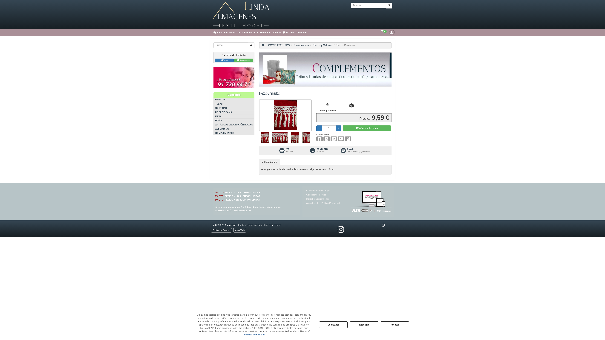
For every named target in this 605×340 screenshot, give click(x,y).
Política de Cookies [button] (254, 334)
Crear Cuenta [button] (244, 60)
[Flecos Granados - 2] (280, 137)
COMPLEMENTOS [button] (224, 133)
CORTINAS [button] (221, 108)
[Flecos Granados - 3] (295, 137)
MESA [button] (218, 116)
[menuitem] (218, 32)
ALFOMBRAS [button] (222, 129)
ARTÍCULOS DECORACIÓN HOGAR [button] (234, 125)
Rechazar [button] (364, 324)
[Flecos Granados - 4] (306, 137)
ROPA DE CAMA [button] (223, 112)
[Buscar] (389, 5)
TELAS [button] (218, 104)
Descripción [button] (270, 162)
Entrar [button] (225, 60)
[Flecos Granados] (285, 115)
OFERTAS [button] (220, 100)
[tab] (269, 162)
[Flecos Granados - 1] (264, 137)
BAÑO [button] (218, 120)
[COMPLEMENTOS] (325, 69)
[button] (241, 14)
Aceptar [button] (395, 324)
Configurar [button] (333, 324)
